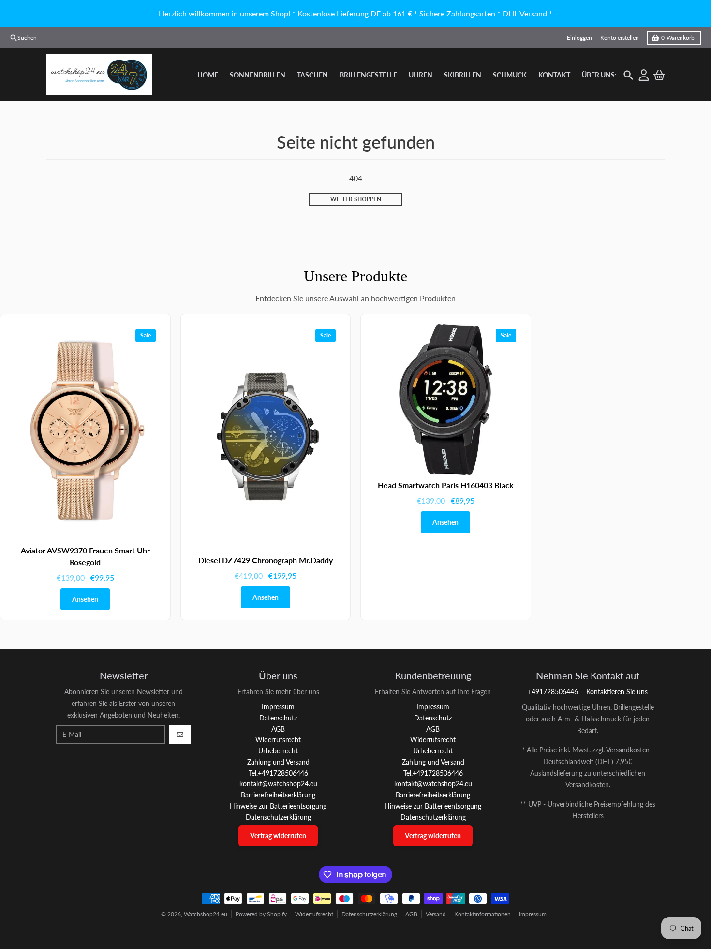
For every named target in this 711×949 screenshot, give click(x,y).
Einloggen (579, 37)
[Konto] (644, 75)
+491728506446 (553, 692)
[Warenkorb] (659, 75)
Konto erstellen (619, 37)
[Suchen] (628, 75)
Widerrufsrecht (314, 914)
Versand (436, 914)
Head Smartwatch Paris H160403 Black (446, 485)
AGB (411, 914)
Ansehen (85, 599)
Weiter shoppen (355, 199)
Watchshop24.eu (205, 914)
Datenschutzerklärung (369, 914)
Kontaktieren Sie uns (617, 692)
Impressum (533, 914)
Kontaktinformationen (482, 914)
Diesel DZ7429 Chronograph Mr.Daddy (265, 560)
